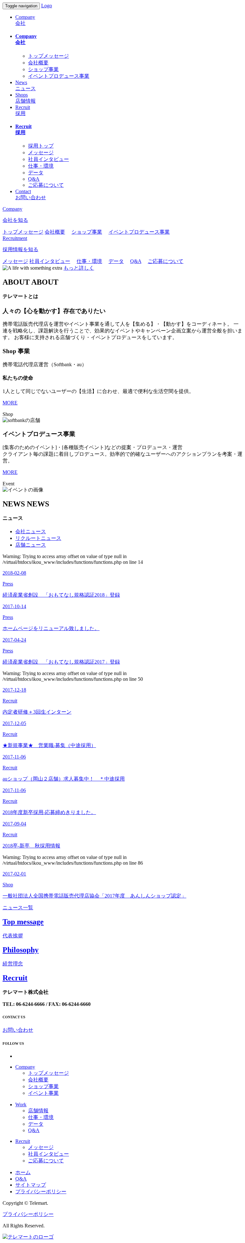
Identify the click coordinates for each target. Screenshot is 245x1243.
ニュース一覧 (18, 907)
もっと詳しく (78, 268)
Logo (46, 5)
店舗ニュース (30, 545)
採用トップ (41, 146)
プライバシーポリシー (40, 1191)
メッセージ (41, 152)
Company (25, 1067)
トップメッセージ (48, 56)
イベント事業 (43, 1093)
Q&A (34, 179)
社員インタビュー (48, 159)
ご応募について (46, 185)
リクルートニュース (38, 538)
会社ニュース (30, 531)
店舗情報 (38, 1110)
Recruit (22, 1141)
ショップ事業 (43, 69)
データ (35, 172)
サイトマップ (30, 1185)
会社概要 (38, 62)
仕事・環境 (41, 166)
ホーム (23, 1172)
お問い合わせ (18, 1030)
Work (20, 1104)
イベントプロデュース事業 (58, 76)
